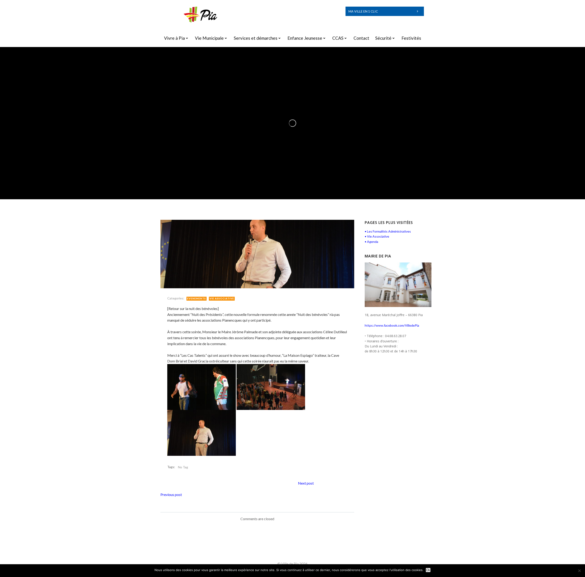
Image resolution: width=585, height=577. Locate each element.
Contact (361, 38)
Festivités (411, 38)
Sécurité (383, 38)
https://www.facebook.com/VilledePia (392, 325)
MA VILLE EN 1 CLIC (363, 11)
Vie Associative (222, 298)
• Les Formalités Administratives (388, 231)
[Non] (579, 570)
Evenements (196, 298)
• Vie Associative (377, 236)
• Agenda (371, 242)
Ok (428, 570)
